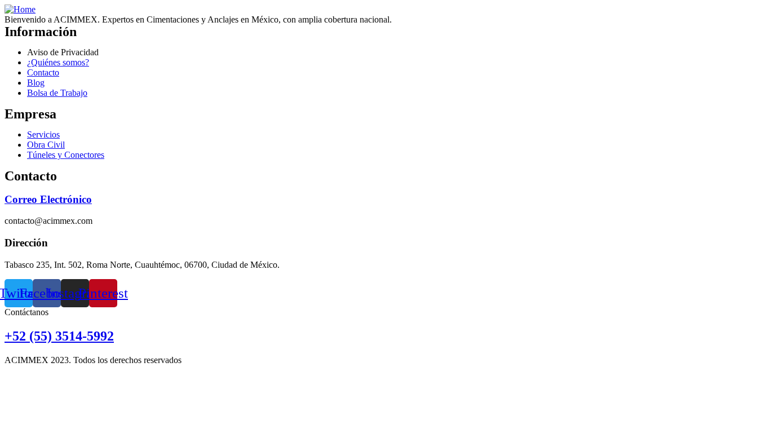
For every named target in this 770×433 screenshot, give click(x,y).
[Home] (20, 9)
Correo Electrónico (48, 199)
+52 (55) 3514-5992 (59, 336)
